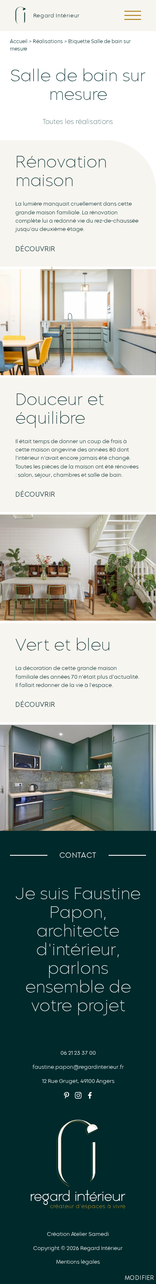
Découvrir (35, 249)
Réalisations (48, 41)
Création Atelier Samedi (78, 1234)
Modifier (140, 1279)
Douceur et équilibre (59, 408)
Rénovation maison (61, 171)
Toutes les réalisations (78, 122)
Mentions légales (78, 1262)
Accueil (18, 41)
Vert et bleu (63, 645)
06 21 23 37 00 (78, 1053)
